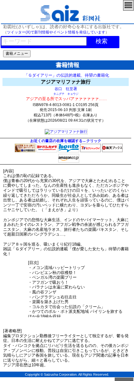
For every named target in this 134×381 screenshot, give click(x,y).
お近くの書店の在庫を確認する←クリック (65, 141)
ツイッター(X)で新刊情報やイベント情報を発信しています (56, 32)
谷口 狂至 (64, 89)
